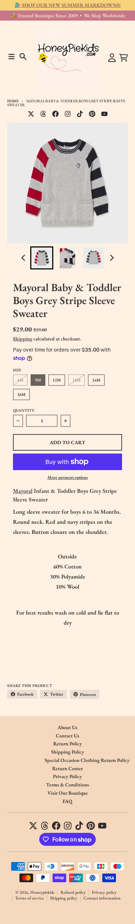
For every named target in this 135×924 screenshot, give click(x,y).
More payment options (68, 477)
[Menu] (11, 56)
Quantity (23, 410)
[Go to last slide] (24, 258)
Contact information (102, 898)
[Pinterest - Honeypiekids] (92, 114)
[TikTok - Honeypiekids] (80, 114)
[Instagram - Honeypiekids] (67, 114)
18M (76, 380)
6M (20, 380)
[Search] (23, 56)
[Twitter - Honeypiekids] (31, 114)
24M (96, 380)
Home (13, 100)
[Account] (112, 57)
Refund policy (73, 892)
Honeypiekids (42, 892)
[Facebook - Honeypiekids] (55, 114)
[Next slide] (112, 258)
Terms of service (29, 898)
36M (21, 394)
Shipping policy (63, 898)
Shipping (22, 338)
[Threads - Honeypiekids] (43, 114)
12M (57, 380)
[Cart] (123, 57)
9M (38, 380)
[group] (41, 257)
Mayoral (22, 491)
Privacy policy (104, 892)
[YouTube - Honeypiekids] (104, 114)
